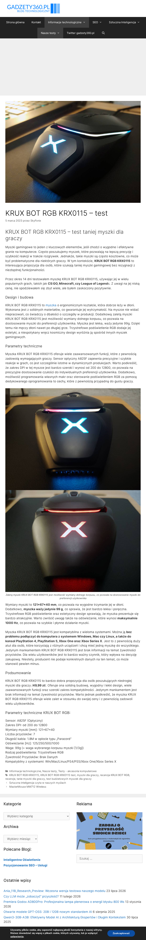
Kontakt (36, 22)
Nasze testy (48, 33)
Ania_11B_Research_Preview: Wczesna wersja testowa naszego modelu (54, 891)
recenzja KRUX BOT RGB (114, 775)
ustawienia (17, 936)
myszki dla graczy (88, 775)
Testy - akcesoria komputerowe (77, 771)
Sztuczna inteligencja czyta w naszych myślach (37, 782)
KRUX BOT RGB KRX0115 (24, 775)
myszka (51, 305)
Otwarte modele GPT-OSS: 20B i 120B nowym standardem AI (48, 912)
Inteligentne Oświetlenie (22, 860)
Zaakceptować (121, 933)
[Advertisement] (73, 65)
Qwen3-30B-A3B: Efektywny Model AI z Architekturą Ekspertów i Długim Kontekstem (65, 917)
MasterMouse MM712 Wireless (27, 786)
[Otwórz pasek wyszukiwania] (103, 33)
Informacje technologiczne (65, 22)
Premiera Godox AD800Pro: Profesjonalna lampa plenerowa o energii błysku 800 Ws (64, 902)
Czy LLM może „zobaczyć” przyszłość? (31, 896)
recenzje (10, 778)
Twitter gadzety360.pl (80, 33)
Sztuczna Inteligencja (122, 22)
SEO (95, 22)
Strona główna (15, 22)
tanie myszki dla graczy (31, 778)
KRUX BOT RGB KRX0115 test (57, 775)
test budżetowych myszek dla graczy (69, 778)
